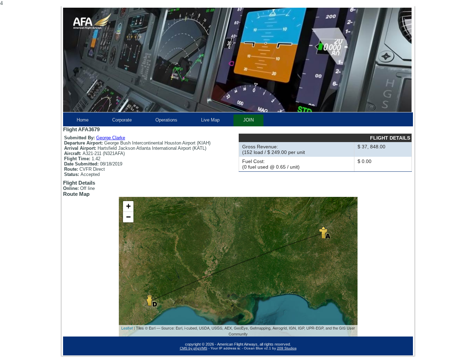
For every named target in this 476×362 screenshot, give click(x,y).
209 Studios (287, 348)
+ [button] (128, 206)
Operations (166, 120)
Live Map (210, 120)
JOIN (248, 120)
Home (83, 120)
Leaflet (127, 328)
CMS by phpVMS (193, 348)
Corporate (122, 120)
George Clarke (110, 137)
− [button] (128, 217)
